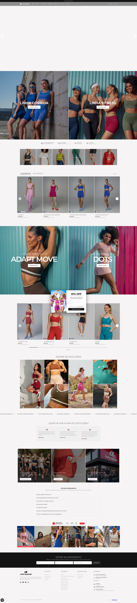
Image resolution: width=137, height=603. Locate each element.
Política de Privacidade (80, 306)
